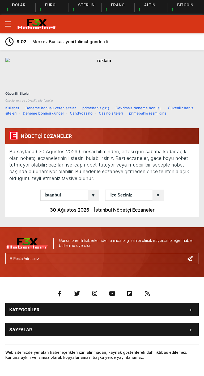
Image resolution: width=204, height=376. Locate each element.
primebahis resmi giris (147, 113)
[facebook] (59, 293)
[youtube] (112, 293)
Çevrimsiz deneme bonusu (139, 108)
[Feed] (147, 293)
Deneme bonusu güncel (43, 113)
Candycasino (81, 113)
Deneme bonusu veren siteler (51, 108)
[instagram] (94, 293)
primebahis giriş (95, 108)
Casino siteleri (111, 113)
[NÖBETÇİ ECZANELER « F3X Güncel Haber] (36, 23)
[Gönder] (192, 258)
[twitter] (77, 293)
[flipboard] (129, 293)
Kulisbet (12, 108)
